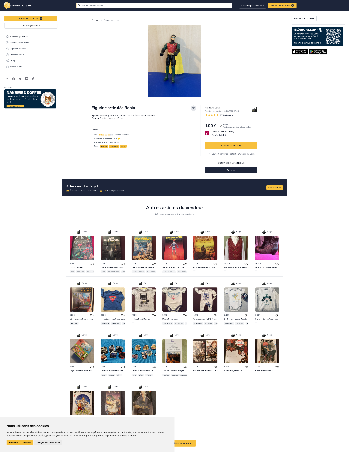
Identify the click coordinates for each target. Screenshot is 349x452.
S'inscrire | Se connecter (252, 5)
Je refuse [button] (26, 442)
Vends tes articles (280, 5)
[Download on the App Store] (300, 51)
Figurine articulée (111, 20)
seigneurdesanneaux (180, 375)
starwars (208, 323)
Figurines (95, 20)
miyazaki (74, 323)
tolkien (166, 375)
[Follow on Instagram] (7, 79)
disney (111, 375)
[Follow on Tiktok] (33, 79)
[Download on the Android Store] (318, 51)
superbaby (167, 323)
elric (103, 272)
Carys (217, 108)
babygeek (229, 323)
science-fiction (113, 272)
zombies (80, 272)
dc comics (114, 146)
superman (116, 323)
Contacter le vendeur (231, 163)
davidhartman (92, 272)
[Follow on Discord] (27, 79)
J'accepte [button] (13, 442)
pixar (104, 375)
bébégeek (105, 323)
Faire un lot (273, 187)
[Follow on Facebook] (13, 79)
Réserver (231, 170)
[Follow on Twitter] (20, 79)
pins (119, 375)
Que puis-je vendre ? (31, 25)
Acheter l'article (229, 145)
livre (72, 272)
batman (104, 146)
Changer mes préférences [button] (48, 442)
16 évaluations (226, 115)
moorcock (151, 272)
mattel (123, 146)
